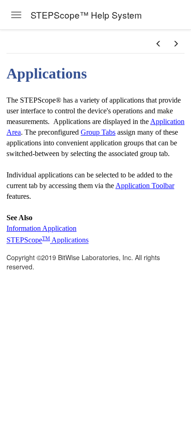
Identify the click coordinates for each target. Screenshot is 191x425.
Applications (69, 240)
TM (46, 238)
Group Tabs (98, 132)
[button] (158, 43)
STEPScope (24, 240)
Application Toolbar (144, 186)
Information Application (41, 228)
